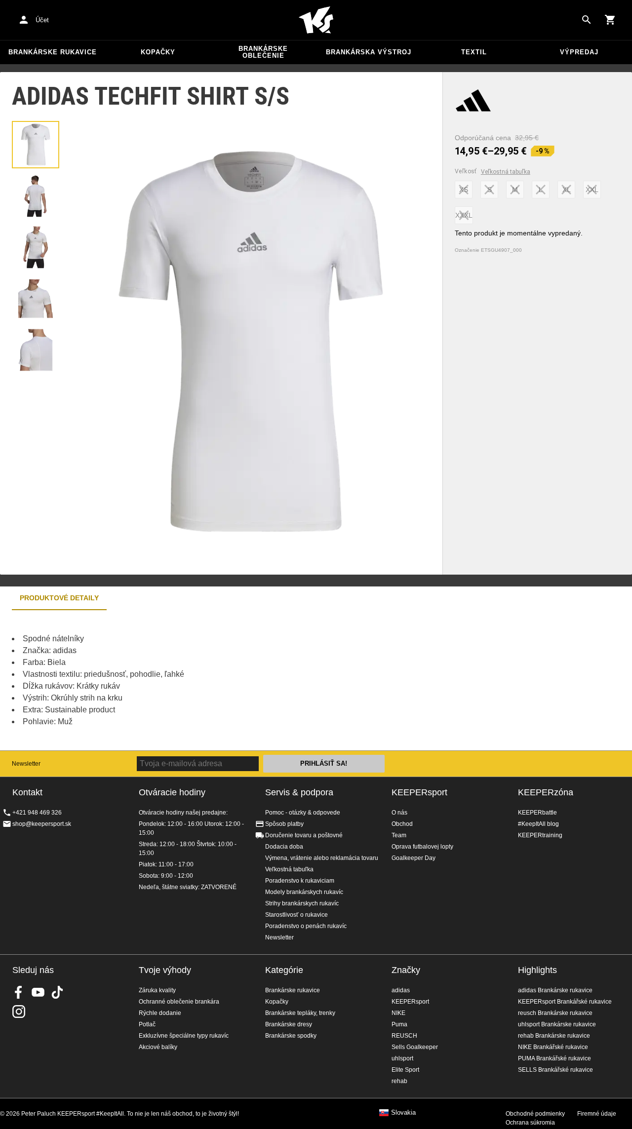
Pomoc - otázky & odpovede (302, 812)
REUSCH (404, 1035)
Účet (42, 20)
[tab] (35, 144)
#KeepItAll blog (538, 823)
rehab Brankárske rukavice (554, 1035)
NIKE (398, 1013)
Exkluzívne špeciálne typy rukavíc (184, 1035)
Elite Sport (405, 1069)
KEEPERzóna (545, 792)
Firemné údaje (596, 1113)
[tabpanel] (173, 680)
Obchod (402, 823)
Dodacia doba (284, 846)
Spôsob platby (284, 823)
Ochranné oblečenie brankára (179, 1001)
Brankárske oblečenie (263, 52)
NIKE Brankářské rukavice (553, 1047)
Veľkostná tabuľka (505, 171)
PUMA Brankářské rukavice (554, 1058)
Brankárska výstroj (368, 52)
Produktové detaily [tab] (59, 598)
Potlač (147, 1024)
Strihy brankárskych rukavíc (302, 903)
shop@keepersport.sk (41, 823)
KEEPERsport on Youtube (38, 992)
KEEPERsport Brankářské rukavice (565, 1001)
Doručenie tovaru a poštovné (304, 835)
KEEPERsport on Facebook (18, 992)
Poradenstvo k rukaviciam (299, 880)
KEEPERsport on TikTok (57, 992)
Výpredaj (579, 52)
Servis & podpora (299, 792)
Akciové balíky (158, 1047)
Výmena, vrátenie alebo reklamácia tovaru (321, 858)
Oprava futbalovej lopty (422, 846)
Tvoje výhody (165, 970)
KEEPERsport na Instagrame (18, 1011)
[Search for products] (586, 20)
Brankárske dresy (288, 1024)
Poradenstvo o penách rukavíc (306, 926)
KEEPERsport (419, 792)
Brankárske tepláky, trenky (300, 1013)
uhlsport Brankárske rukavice (557, 1024)
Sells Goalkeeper (415, 1047)
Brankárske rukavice (52, 52)
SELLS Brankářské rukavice (555, 1069)
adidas (401, 990)
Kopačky (158, 52)
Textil (474, 52)
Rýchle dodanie (160, 1013)
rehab (399, 1081)
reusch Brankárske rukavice (555, 1013)
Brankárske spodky (290, 1035)
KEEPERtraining (540, 835)
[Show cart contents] (610, 20)
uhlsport (402, 1058)
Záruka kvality (157, 990)
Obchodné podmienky (535, 1113)
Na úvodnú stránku (316, 20)
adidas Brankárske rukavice (555, 990)
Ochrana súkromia (530, 1122)
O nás (399, 812)
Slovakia (403, 1112)
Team (399, 835)
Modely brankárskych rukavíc (304, 892)
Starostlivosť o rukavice (296, 914)
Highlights (537, 970)
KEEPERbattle (537, 812)
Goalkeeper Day (413, 858)
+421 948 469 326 (37, 812)
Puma (399, 1024)
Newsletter (26, 763)
